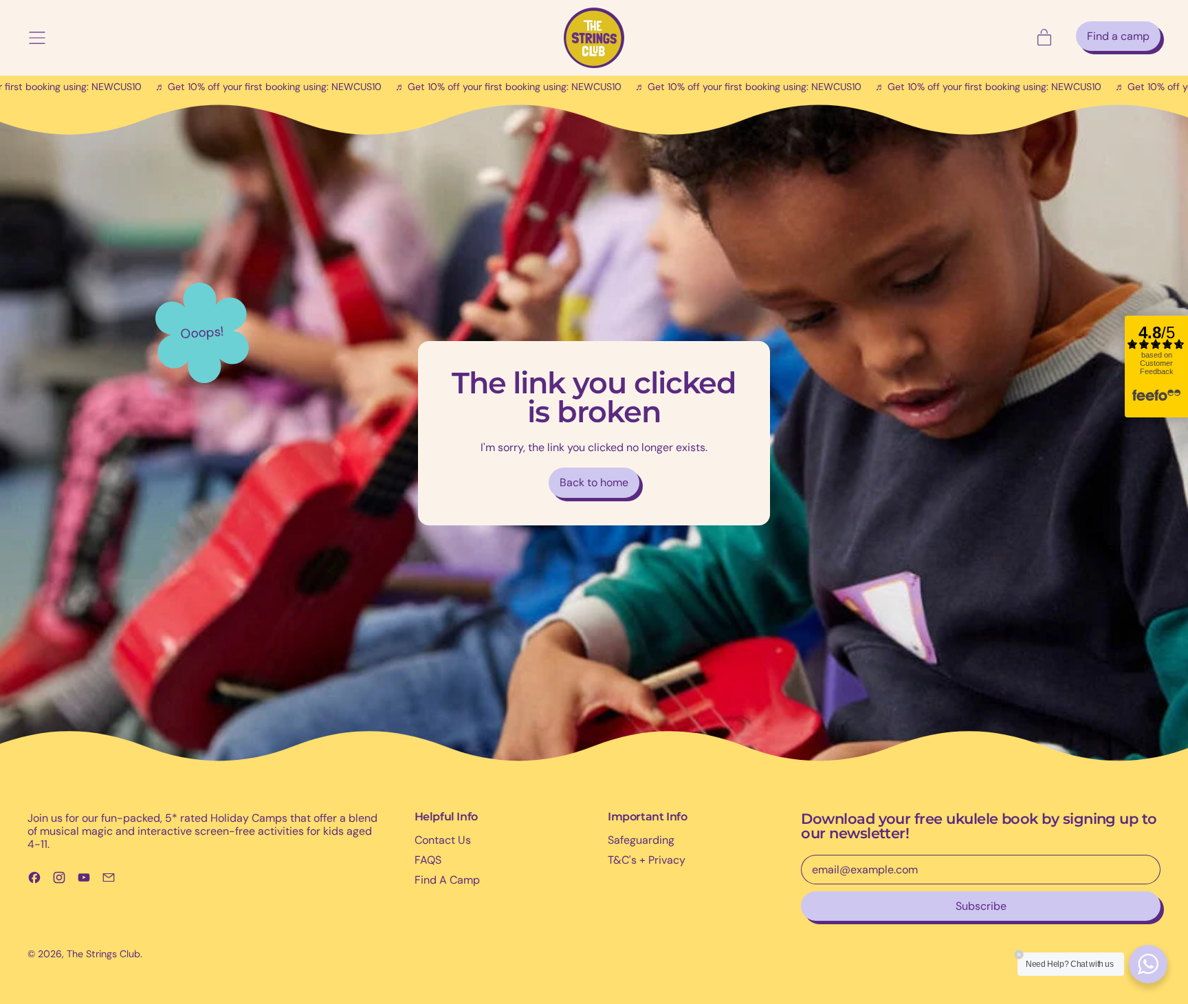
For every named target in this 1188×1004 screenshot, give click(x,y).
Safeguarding (641, 840)
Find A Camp (447, 880)
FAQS (428, 860)
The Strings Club (103, 954)
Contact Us (443, 840)
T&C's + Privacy (646, 860)
